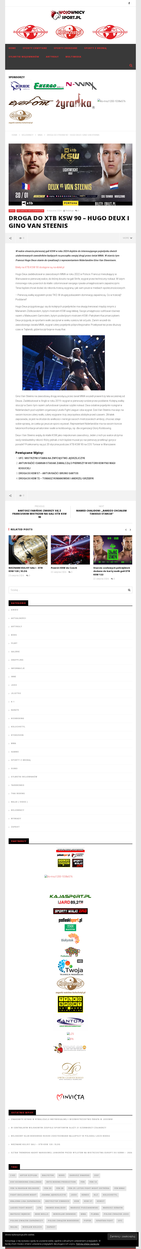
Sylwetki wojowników (24, 56)
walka (14, 1227)
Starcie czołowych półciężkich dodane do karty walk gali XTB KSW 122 (111, 571)
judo (74, 1195)
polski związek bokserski (63, 1221)
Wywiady (16, 819)
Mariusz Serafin (113, 1208)
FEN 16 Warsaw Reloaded (24, 1188)
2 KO (12, 1175)
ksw (76, 1201)
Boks (14, 635)
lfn (39, 1208)
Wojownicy (17, 810)
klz (96, 1195)
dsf (96, 1175)
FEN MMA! (119, 1188)
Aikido (14, 610)
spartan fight (104, 1221)
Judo (14, 685)
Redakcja (69, 210)
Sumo (14, 768)
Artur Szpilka (28, 1175)
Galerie (15, 652)
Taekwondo (17, 785)
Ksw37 (100, 1201)
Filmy (14, 643)
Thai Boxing (18, 793)
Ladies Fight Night (21, 1208)
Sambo (15, 752)
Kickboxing (17, 718)
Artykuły (52, 56)
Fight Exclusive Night (23, 1195)
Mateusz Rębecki (20, 1214)
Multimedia (73, 56)
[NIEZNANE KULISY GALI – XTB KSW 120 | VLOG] (28, 550)
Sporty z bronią (95, 48)
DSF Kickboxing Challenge (25, 1182)
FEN (83, 1182)
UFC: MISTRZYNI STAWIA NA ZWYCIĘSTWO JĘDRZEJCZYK (52, 458)
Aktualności (18, 618)
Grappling (17, 660)
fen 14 (93, 1182)
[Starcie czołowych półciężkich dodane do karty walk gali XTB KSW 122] (112, 550)
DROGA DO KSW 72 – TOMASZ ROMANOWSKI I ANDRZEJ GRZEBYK (56, 478)
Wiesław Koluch (32, 1227)
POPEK (87, 1221)
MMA (12, 211)
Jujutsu (16, 693)
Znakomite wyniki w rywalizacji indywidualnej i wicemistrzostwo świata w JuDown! (62, 1119)
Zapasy (15, 827)
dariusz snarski (79, 1175)
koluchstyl (110, 1195)
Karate (15, 710)
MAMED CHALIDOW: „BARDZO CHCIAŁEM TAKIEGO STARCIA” (101, 510)
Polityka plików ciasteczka (87, 1244)
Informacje (18, 668)
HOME (12, 48)
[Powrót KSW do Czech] (70, 550)
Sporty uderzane (65, 48)
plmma (95, 1214)
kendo (85, 1195)
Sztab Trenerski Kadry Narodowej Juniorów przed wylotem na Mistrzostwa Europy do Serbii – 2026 (71, 1153)
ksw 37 (88, 1201)
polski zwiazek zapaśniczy (26, 1221)
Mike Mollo (41, 1214)
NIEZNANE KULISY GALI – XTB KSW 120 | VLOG (26, 569)
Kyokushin (17, 735)
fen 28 (59, 1188)
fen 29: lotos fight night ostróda (88, 1188)
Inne (13, 677)
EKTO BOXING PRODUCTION (61, 1182)
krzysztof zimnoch (57, 1201)
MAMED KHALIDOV (56, 1208)
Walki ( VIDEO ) (19, 802)
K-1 (12, 702)
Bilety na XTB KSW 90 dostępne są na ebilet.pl (39, 267)
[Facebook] (129, 3)
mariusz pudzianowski (84, 1208)
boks (62, 1175)
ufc (120, 1221)
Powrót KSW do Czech (64, 567)
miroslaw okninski (64, 1214)
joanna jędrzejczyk (53, 1195)
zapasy (51, 1227)
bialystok (48, 1175)
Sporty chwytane (35, 48)
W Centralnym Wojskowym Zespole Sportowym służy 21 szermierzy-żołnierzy (58, 1128)
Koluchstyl (18, 727)
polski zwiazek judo (116, 1214)
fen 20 (47, 1188)
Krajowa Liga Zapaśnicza (25, 1201)
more (126, 238)
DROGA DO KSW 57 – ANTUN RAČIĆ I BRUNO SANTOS (48, 473)
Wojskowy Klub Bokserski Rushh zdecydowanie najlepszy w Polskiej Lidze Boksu (60, 1136)
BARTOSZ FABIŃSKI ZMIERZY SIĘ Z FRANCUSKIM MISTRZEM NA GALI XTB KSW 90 (39, 512)
